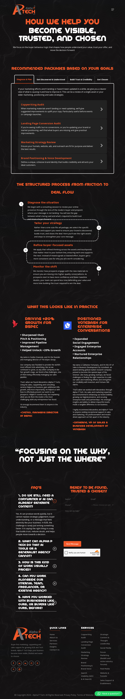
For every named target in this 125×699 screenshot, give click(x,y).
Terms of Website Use (87, 695)
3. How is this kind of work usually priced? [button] (33, 566)
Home (52, 634)
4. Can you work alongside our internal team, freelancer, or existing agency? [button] (32, 583)
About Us (54, 637)
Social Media (105, 648)
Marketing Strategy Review (85, 655)
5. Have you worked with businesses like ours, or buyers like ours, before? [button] (36, 603)
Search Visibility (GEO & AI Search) (87, 676)
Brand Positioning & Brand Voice (87, 666)
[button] (112, 9)
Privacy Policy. (70, 695)
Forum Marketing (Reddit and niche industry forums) (106, 658)
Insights (53, 647)
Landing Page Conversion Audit (87, 645)
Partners (53, 644)
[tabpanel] (62, 128)
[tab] (24, 79)
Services (53, 641)
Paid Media (105, 669)
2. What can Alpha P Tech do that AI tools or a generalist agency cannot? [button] (35, 549)
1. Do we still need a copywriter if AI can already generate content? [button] (36, 501)
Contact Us (54, 650)
